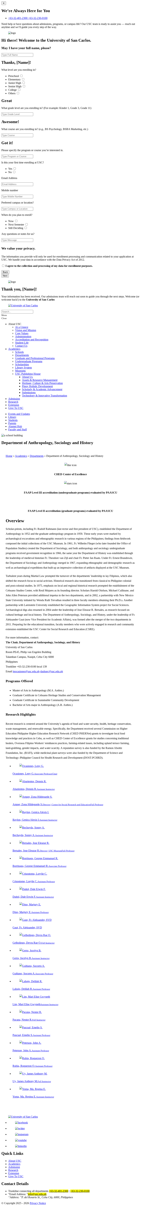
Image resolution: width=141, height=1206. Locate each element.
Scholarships (22, 364)
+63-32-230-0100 (37, 18)
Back (5, 272)
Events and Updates (19, 413)
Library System (23, 367)
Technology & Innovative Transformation (44, 395)
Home (9, 455)
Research (13, 401)
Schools (19, 352)
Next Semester (16, 224)
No (10, 172)
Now (11, 221)
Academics (14, 348)
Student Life (22, 342)
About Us (27, 376)
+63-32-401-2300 (18, 18)
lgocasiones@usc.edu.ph (26, 671)
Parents (12, 423)
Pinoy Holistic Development (37, 386)
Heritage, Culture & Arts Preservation (42, 383)
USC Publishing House (28, 373)
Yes (10, 168)
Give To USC (15, 408)
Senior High (15, 86)
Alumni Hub (15, 426)
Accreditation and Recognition (31, 339)
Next (5, 275)
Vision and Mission (25, 330)
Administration (23, 336)
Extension (13, 404)
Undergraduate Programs (28, 361)
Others (12, 93)
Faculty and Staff (17, 429)
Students (13, 420)
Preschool (14, 76)
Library (12, 417)
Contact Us (21, 345)
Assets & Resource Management (39, 380)
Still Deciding (16, 228)
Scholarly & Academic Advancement (42, 389)
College (12, 89)
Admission (14, 398)
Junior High (15, 82)
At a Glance (21, 327)
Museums (20, 370)
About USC (14, 1160)
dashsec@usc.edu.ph (51, 671)
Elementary (14, 79)
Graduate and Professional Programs (35, 358)
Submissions (29, 392)
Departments (22, 355)
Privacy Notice (38, 1203)
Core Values (21, 333)
